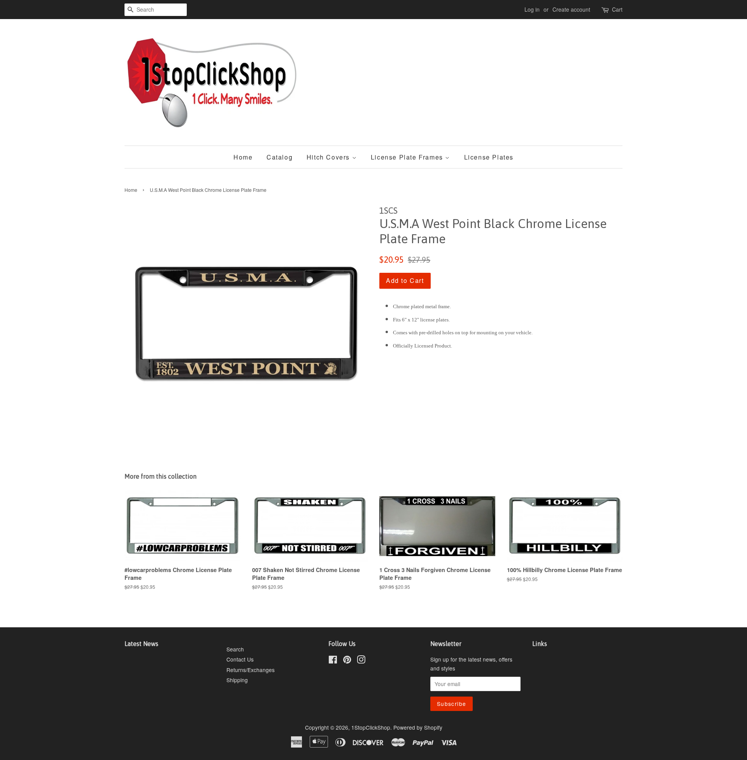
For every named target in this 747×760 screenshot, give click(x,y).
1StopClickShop (370, 727)
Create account (571, 9)
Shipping (237, 680)
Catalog (280, 157)
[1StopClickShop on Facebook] (332, 661)
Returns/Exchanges (250, 670)
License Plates (489, 157)
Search (235, 649)
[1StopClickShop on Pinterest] (347, 661)
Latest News (141, 643)
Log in (532, 9)
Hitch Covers (329, 157)
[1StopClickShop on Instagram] (361, 661)
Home (243, 157)
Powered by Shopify (417, 727)
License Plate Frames (408, 157)
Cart (617, 9)
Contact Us (240, 659)
